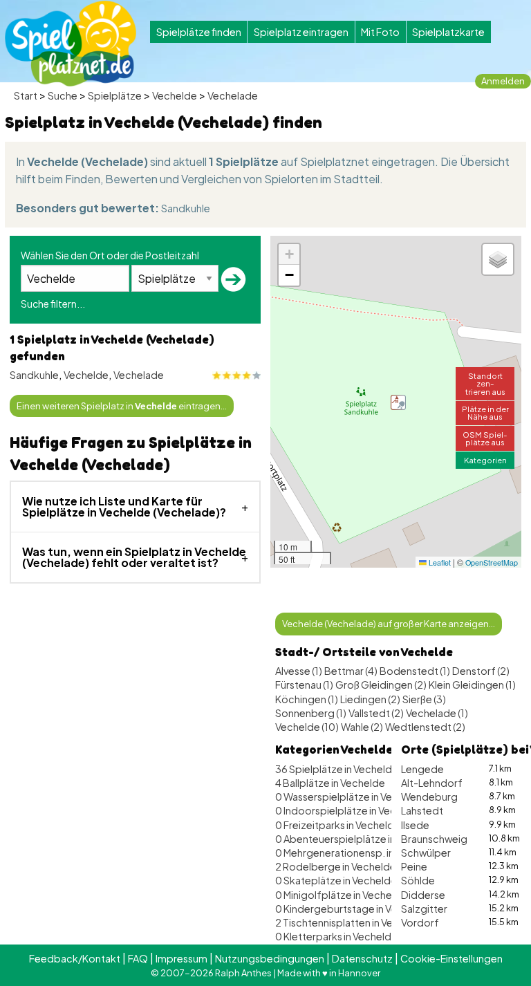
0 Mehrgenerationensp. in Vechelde (357, 852)
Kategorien (485, 460)
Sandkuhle (185, 208)
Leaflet (439, 562)
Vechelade (232, 95)
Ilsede (415, 825)
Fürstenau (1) (304, 684)
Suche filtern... (53, 303)
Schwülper (426, 852)
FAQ (138, 958)
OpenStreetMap (491, 562)
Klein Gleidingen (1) (472, 684)
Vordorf (420, 922)
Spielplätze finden (198, 32)
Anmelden (503, 80)
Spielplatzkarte (448, 32)
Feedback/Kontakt (74, 958)
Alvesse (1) (298, 670)
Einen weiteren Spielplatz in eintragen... (122, 405)
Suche (62, 95)
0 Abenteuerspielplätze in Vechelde (358, 838)
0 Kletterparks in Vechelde (336, 936)
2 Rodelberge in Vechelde (335, 866)
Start (25, 95)
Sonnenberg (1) (310, 713)
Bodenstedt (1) (415, 670)
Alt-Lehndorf (432, 782)
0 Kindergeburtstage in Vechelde (352, 908)
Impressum (181, 958)
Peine (414, 866)
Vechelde (174, 95)
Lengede (422, 769)
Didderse (423, 895)
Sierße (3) (424, 699)
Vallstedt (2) (376, 713)
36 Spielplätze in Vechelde (336, 769)
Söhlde (418, 880)
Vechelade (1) (437, 713)
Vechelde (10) (307, 726)
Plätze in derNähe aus (485, 412)
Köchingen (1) (306, 699)
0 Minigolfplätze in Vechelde (341, 895)
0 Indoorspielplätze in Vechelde (349, 810)
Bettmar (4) (351, 670)
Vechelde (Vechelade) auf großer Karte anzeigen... (388, 623)
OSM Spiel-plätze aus (485, 438)
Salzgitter (424, 908)
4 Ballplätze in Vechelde (330, 782)
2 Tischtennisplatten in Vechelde (350, 922)
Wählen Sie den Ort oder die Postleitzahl (110, 255)
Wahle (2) (362, 726)
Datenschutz (362, 958)
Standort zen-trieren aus (485, 383)
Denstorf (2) (481, 670)
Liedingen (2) (370, 699)
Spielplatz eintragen (301, 32)
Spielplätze (115, 95)
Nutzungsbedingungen (269, 958)
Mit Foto (380, 32)
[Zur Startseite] (70, 43)
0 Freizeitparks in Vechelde (337, 825)
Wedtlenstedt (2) (425, 726)
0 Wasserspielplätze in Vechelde (350, 796)
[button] (398, 402)
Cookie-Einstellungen (451, 958)
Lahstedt (422, 810)
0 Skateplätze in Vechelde (336, 880)
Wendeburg (429, 796)
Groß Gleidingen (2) (381, 684)
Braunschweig (434, 838)
